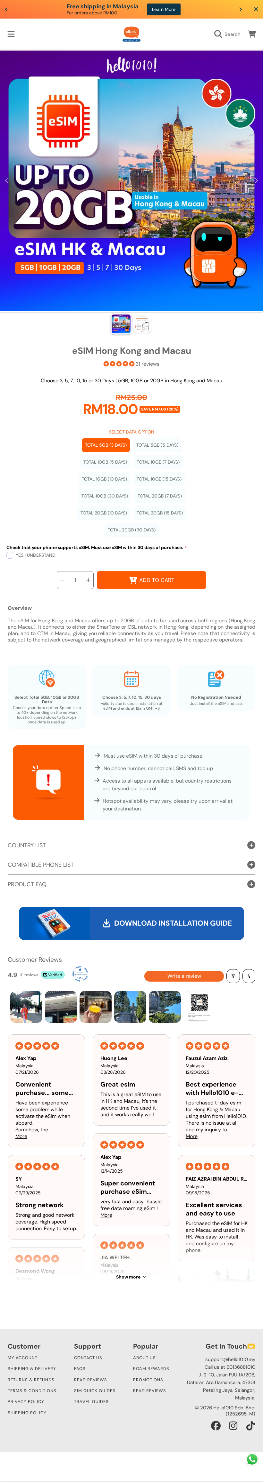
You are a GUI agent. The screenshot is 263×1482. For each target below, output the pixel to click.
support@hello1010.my (230, 1359)
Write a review (184, 976)
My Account (23, 1357)
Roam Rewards (151, 1368)
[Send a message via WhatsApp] (252, 1459)
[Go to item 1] (26, 1007)
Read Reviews (90, 1379)
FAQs (80, 1368)
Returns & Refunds (31, 1379)
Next (256, 180)
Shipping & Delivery (32, 1368)
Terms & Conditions (32, 1390)
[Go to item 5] (165, 1007)
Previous (6, 180)
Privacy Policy (26, 1401)
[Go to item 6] (199, 1007)
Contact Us (88, 1357)
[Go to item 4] (130, 1007)
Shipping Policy (27, 1412)
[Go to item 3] (96, 1007)
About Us (144, 1357)
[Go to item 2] (61, 1007)
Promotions (148, 1379)
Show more (128, 1277)
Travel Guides (91, 1401)
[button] (11, 34)
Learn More (154, 9)
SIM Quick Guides (94, 1390)
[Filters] (233, 976)
